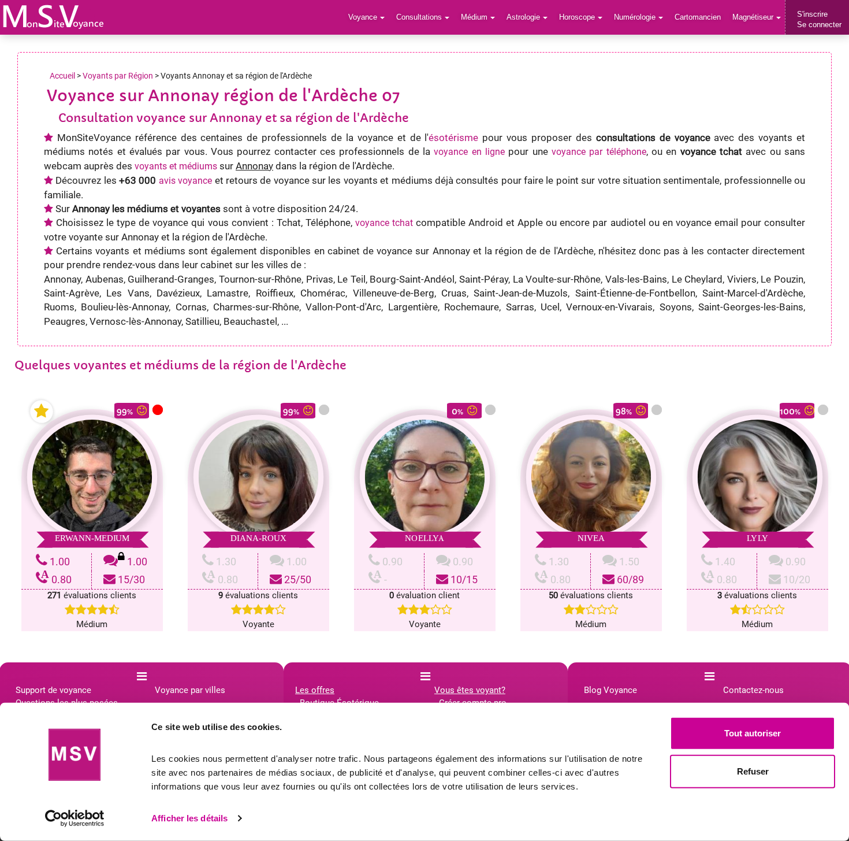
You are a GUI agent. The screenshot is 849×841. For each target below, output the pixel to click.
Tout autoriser (752, 733)
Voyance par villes (190, 690)
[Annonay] (53, 17)
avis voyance (185, 180)
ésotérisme (453, 137)
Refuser (753, 771)
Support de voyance (53, 690)
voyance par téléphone (599, 151)
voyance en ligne (469, 151)
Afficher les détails (189, 818)
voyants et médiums (176, 166)
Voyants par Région (118, 75)
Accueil (62, 75)
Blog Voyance (610, 690)
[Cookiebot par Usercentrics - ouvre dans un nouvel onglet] (74, 818)
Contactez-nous (753, 690)
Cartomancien (698, 17)
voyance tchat (384, 222)
